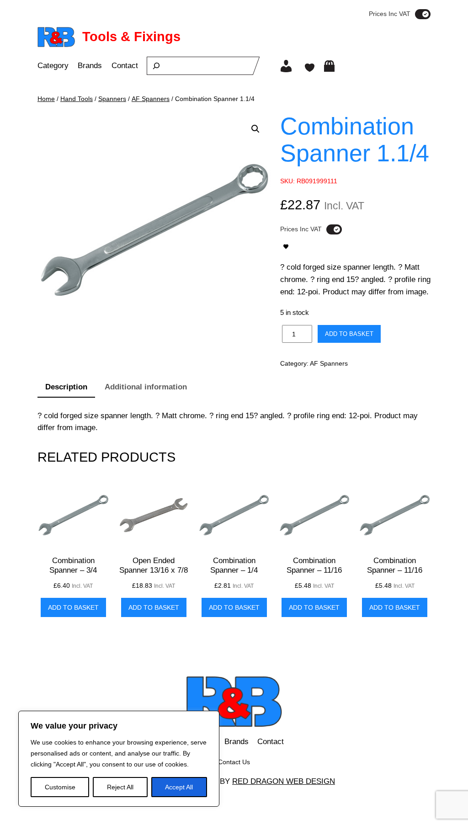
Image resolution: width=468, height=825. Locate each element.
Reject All (120, 787)
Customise (60, 787)
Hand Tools (76, 98)
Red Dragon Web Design (283, 781)
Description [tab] (66, 387)
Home (46, 98)
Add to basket (349, 333)
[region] (118, 759)
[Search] (156, 66)
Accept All (179, 787)
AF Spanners (151, 98)
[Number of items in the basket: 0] (329, 66)
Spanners (112, 98)
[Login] (286, 66)
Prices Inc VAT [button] (389, 13)
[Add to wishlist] (286, 246)
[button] (255, 129)
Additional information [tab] (146, 387)
